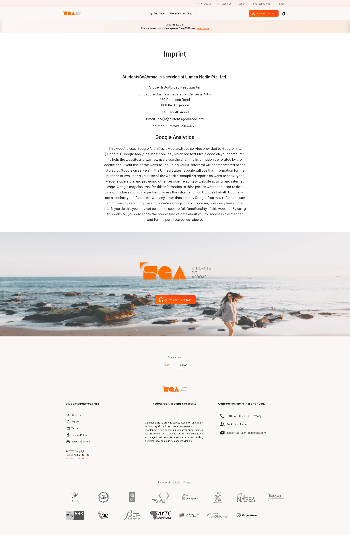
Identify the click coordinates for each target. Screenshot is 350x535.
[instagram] (175, 413)
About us (227, 3)
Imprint (75, 421)
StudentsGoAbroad (77, 458)
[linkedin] (190, 413)
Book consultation (262, 3)
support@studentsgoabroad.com (246, 432)
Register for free (266, 13)
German (182, 364)
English (166, 364)
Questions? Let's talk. (178, 299)
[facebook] (159, 413)
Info (190, 13)
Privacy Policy (79, 434)
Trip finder (159, 13)
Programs (175, 13)
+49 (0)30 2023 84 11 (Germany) (244, 416)
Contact (242, 3)
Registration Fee (80, 441)
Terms (74, 428)
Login (282, 3)
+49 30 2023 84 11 (207, 3)
